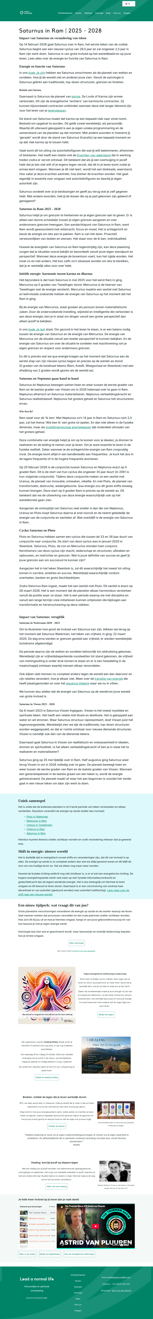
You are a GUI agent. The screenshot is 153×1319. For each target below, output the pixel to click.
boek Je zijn (36, 72)
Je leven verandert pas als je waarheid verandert (39, 1224)
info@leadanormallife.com (118, 1277)
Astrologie (99, 13)
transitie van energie (109, 678)
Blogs (108, 13)
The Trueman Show (37, 1213)
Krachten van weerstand (94, 155)
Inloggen (126, 13)
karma (76, 96)
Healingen (88, 13)
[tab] (37, 1213)
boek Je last (36, 329)
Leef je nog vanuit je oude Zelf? (39, 1230)
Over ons (117, 13)
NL (129, 4)
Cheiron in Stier (36, 829)
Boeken (78, 13)
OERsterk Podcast (37, 1218)
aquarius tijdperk (77, 683)
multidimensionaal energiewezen (68, 427)
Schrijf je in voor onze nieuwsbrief (83, 951)
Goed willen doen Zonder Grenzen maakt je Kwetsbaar (39, 1236)
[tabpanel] (96, 1226)
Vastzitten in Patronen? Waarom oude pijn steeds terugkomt (39, 1241)
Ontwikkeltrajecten (65, 13)
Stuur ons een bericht (121, 1291)
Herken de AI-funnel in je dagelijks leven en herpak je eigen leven (40, 1247)
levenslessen (57, 110)
